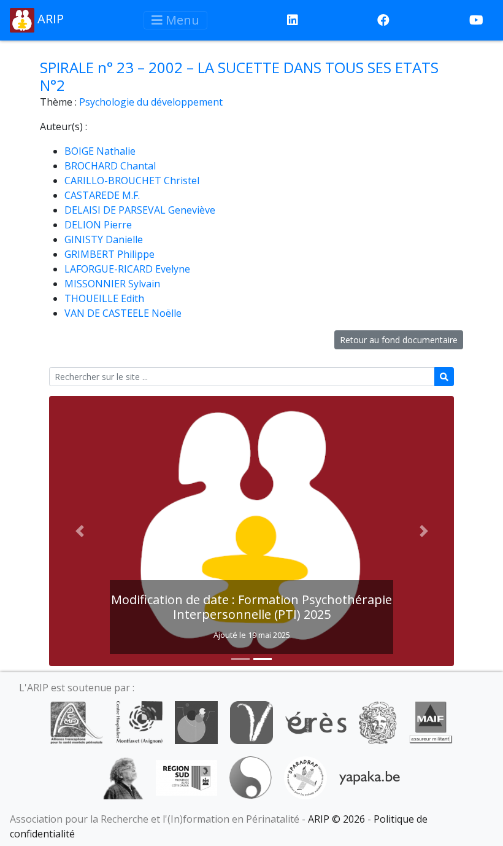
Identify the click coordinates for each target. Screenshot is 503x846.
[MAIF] (431, 721)
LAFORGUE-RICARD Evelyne (127, 269)
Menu (181, 20)
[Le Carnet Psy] (378, 721)
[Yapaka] (370, 776)
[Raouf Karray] (123, 776)
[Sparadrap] (305, 776)
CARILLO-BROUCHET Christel (131, 180)
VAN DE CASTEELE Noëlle (123, 313)
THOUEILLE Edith (104, 298)
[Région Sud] (186, 776)
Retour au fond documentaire (399, 340)
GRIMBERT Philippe (109, 254)
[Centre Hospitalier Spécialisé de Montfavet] (139, 721)
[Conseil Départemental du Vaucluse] (251, 721)
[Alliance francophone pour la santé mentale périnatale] (76, 721)
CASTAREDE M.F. (102, 195)
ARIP (49, 18)
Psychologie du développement (151, 102)
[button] (79, 531)
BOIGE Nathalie (100, 151)
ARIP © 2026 (336, 819)
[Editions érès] (316, 721)
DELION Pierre (98, 224)
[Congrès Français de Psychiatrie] (196, 721)
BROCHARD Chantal (110, 166)
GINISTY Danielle (103, 239)
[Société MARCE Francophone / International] (250, 776)
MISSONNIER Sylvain (112, 283)
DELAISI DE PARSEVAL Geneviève (139, 210)
